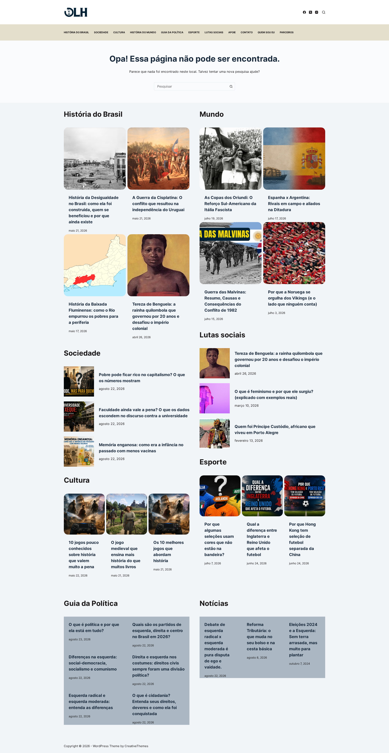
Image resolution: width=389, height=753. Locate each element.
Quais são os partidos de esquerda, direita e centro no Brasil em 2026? (157, 630)
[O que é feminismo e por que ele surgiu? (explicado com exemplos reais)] (215, 398)
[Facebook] (304, 12)
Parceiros (287, 32)
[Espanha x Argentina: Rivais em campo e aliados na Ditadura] (294, 158)
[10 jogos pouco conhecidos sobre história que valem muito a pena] (84, 514)
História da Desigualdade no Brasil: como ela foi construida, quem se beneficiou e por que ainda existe (94, 209)
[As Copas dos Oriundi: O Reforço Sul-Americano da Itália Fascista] (231, 158)
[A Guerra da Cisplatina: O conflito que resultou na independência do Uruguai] (158, 158)
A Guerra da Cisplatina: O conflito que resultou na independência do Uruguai (158, 203)
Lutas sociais (214, 32)
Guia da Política (172, 32)
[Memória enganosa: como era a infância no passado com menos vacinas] (79, 451)
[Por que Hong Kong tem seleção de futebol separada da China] (304, 495)
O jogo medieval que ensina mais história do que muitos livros (125, 554)
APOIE (232, 32)
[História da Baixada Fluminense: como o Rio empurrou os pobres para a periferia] (95, 265)
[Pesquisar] (323, 12)
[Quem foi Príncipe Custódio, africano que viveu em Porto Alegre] (215, 433)
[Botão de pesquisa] (231, 86)
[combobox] (190, 86)
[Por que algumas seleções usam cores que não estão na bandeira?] (220, 495)
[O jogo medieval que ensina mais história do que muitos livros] (126, 514)
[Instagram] (316, 12)
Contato (247, 32)
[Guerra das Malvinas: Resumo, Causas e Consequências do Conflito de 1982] (231, 253)
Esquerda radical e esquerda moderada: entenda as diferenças (91, 701)
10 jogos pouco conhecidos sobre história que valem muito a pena (84, 554)
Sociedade (101, 32)
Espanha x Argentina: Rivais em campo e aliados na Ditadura (294, 203)
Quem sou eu (266, 32)
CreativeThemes (136, 746)
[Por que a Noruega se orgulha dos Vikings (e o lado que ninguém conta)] (294, 253)
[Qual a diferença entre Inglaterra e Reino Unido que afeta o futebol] (262, 495)
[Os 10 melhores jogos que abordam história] (169, 514)
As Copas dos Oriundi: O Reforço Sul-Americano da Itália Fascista (230, 203)
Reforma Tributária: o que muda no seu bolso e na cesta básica (261, 636)
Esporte (194, 32)
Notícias (214, 603)
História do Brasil (76, 32)
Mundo (212, 114)
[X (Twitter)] (310, 12)
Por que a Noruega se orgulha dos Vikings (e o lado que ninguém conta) (292, 298)
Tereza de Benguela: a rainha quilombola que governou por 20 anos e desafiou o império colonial (155, 316)
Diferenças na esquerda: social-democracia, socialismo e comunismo (93, 663)
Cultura (119, 32)
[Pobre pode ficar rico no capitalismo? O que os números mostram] (79, 381)
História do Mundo (143, 32)
